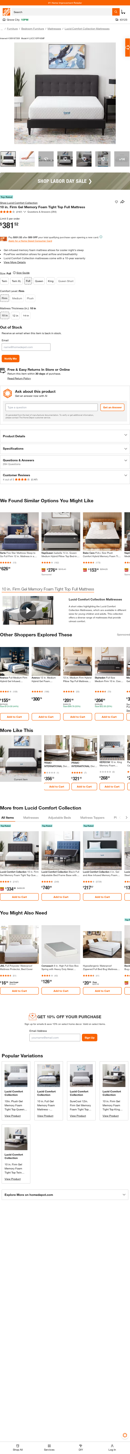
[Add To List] (116, 202)
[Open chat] (127, 47)
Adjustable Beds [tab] (59, 817)
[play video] (27, 610)
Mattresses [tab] (31, 817)
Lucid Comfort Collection (14, 1093)
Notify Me (10, 358)
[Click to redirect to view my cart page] (123, 12)
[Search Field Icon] (116, 12)
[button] (65, 436)
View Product (13, 1115)
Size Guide (23, 272)
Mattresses (54, 28)
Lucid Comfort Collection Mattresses (87, 28)
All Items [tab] (7, 817)
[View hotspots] (65, 159)
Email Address (38, 1030)
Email (5, 340)
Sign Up (90, 1037)
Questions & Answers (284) (42, 211)
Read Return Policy (19, 378)
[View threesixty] (46, 159)
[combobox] (62, 11)
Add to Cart (14, 716)
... (1, 29)
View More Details (15, 262)
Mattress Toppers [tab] (92, 817)
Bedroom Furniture (32, 28)
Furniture (12, 28)
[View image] (8, 159)
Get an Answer (112, 407)
